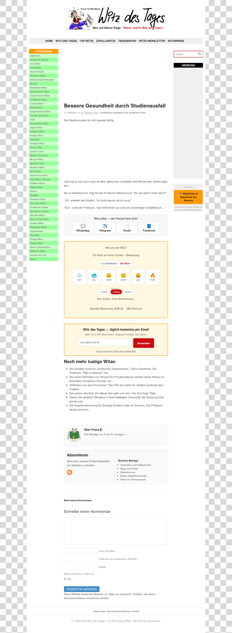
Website (102, 566)
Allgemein (35, 55)
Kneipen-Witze (37, 143)
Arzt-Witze (35, 63)
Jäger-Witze (36, 127)
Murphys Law (121, 112)
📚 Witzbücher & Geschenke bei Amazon (188, 197)
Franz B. (72, 112)
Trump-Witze (36, 239)
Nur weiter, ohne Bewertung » (116, 299)
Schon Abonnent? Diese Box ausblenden (116, 351)
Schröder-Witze (38, 203)
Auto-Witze (35, 67)
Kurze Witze (36, 147)
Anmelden (143, 343)
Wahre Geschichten (40, 247)
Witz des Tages (66, 41)
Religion (34, 195)
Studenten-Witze (137, 112)
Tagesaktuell (36, 231)
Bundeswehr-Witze (39, 91)
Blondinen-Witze (38, 87)
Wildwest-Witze (37, 251)
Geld (32, 119)
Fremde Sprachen (39, 115)
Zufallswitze (106, 41)
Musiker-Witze (37, 167)
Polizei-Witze (36, 187)
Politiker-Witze (37, 183)
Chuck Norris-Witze (40, 95)
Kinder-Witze (36, 135)
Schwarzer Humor (39, 207)
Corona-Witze (37, 103)
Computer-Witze (38, 99)
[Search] (199, 53)
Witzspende (176, 41)
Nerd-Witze (35, 171)
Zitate (33, 259)
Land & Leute (37, 151)
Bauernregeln (37, 71)
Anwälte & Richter (39, 59)
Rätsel (33, 191)
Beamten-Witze (38, 75)
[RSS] (70, 472)
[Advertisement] (116, 74)
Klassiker (35, 139)
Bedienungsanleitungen (42, 79)
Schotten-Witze (37, 199)
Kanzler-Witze (37, 131)
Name (107, 550)
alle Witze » (125, 263)
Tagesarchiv (127, 41)
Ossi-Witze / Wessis (40, 179)
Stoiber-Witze (37, 223)
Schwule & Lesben (39, 211)
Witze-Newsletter (152, 41)
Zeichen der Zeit (38, 255)
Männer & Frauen (39, 155)
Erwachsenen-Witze (40, 111)
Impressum (99, 611)
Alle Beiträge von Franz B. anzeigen (105, 434)
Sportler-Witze (37, 215)
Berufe (33, 83)
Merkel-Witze (36, 159)
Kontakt (135, 611)
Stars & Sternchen (39, 219)
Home (49, 41)
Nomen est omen (38, 175)
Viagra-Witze (36, 243)
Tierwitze (34, 235)
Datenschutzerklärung (118, 611)
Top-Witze (86, 41)
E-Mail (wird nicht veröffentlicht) (118, 558)
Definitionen (107, 112)
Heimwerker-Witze (39, 123)
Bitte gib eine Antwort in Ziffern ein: (79, 573)
